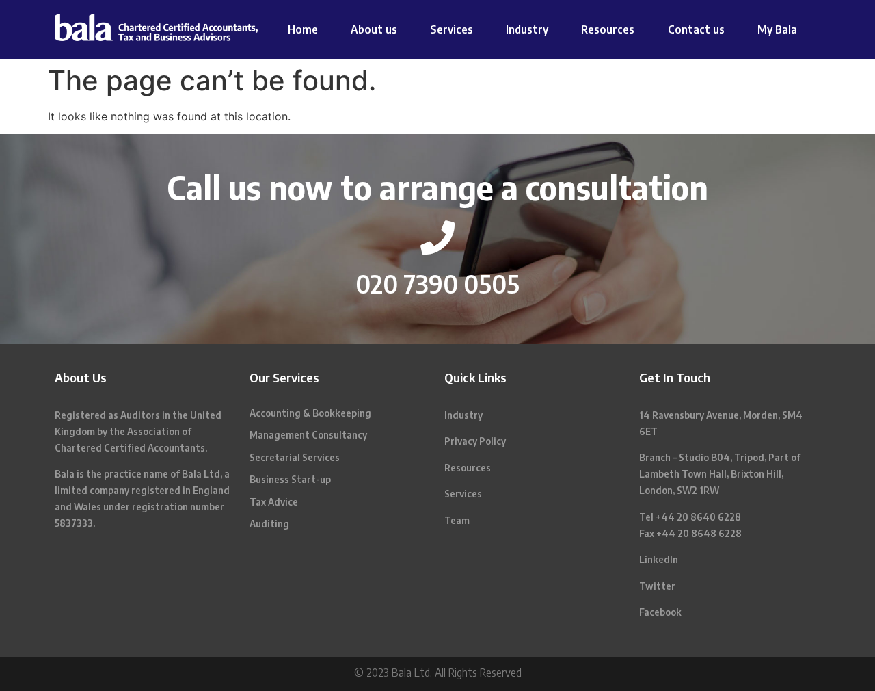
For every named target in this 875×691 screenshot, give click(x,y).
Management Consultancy (308, 435)
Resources (607, 29)
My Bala (777, 29)
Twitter (657, 586)
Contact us (696, 29)
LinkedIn (658, 559)
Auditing (269, 524)
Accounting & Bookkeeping (310, 413)
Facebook (660, 612)
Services (451, 29)
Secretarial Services (295, 457)
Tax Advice (274, 502)
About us (374, 29)
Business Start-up (290, 479)
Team (457, 520)
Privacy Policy (475, 441)
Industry (527, 29)
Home (303, 29)
